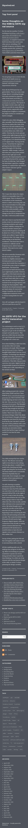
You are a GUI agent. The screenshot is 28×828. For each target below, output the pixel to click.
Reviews (6, 680)
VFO (11, 309)
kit (2, 309)
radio (4, 733)
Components (8, 667)
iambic (13, 717)
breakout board (8, 704)
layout (5, 723)
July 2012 (6, 782)
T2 (9, 309)
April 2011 (7, 813)
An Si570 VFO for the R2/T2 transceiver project (14, 319)
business (17, 704)
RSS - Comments (10, 654)
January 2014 (8, 769)
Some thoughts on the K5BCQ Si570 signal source (14, 24)
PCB (20, 727)
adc (11, 697)
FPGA (15, 714)
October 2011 (7, 800)
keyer (14, 720)
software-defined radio (17, 740)
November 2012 (8, 774)
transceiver (11, 570)
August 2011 (7, 804)
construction (7, 710)
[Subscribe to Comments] (3, 654)
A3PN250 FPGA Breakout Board (13, 598)
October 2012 (8, 776)
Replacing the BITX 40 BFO (12, 617)
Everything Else (9, 671)
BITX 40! (6, 619)
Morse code (12, 723)
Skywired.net (8, 5)
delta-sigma (20, 710)
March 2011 (7, 815)
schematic (6, 736)
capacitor (6, 707)
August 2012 (7, 780)
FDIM (10, 714)
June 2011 (6, 808)
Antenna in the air (9, 621)
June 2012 (6, 785)
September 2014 (8, 765)
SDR (12, 736)
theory (5, 746)
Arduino (12, 701)
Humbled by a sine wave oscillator (14, 600)
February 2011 (8, 817)
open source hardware (10, 727)
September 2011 (8, 802)
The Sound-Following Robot (12, 623)
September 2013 (8, 772)
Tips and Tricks (9, 684)
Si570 (7, 309)
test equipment (19, 743)
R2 (4, 309)
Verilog (16, 749)
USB (4, 749)
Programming (8, 676)
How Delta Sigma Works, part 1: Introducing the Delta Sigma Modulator (13, 593)
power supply (7, 730)
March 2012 (7, 789)
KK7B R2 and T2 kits (11, 350)
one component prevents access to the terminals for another (13, 101)
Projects (15, 308)
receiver (10, 733)
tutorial (19, 746)
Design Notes (8, 669)
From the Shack (9, 674)
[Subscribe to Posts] (3, 650)
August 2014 (7, 767)
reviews (16, 733)
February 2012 (8, 791)
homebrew (6, 717)
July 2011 (6, 806)
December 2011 (8, 795)
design (5, 714)
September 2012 (8, 778)
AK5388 (17, 697)
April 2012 (7, 787)
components (14, 707)
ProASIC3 (16, 730)
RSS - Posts (8, 650)
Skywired (6, 740)
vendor (9, 749)
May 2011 (6, 810)
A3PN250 (6, 697)
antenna (5, 701)
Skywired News (8, 682)
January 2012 (8, 793)
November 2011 (8, 798)
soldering (6, 743)
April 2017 (7, 763)
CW (14, 710)
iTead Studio (7, 720)
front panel (21, 308)
